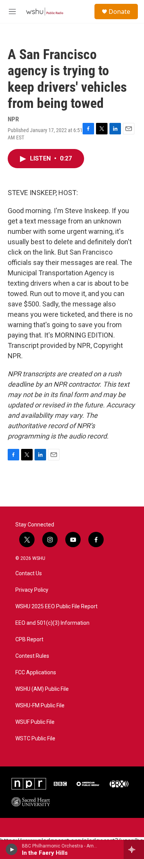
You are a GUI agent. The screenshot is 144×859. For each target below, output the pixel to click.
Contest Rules (32, 656)
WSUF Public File (35, 722)
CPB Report (29, 639)
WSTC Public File (35, 738)
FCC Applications (35, 672)
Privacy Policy (31, 590)
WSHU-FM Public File (40, 705)
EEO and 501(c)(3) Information (52, 623)
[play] (12, 849)
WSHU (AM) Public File (42, 689)
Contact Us (28, 573)
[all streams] (134, 849)
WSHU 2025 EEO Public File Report (56, 606)
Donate (119, 11)
